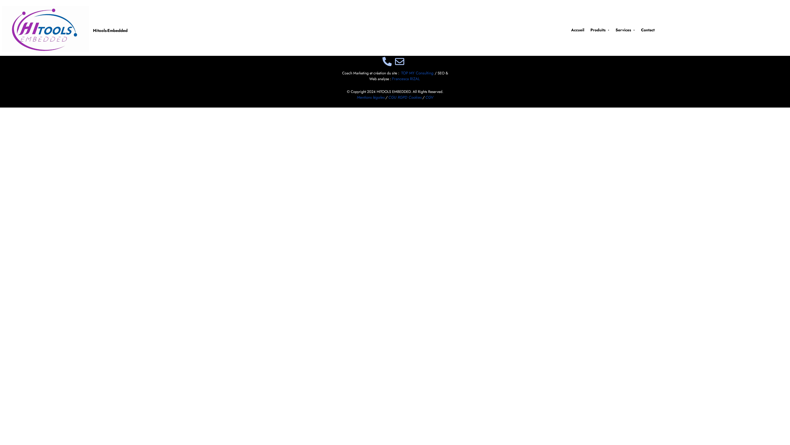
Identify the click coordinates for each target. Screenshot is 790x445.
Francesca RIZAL (406, 79)
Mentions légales (371, 97)
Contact (648, 30)
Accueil (577, 30)
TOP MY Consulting (418, 73)
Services (623, 30)
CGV (429, 97)
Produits (598, 30)
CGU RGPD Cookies (405, 97)
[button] (599, 30)
